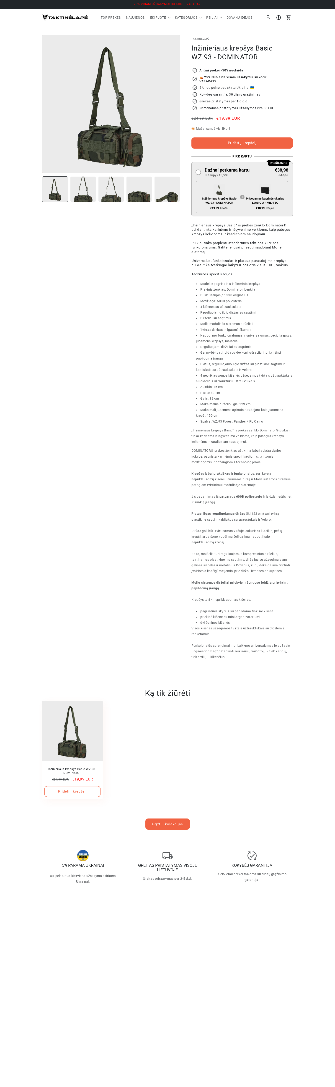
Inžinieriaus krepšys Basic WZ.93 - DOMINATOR (72, 771)
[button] (159, 17)
